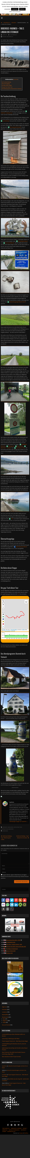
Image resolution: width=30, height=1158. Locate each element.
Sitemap (4, 1131)
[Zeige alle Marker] (3, 614)
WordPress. (26, 1133)
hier (18, 594)
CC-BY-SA (13, 630)
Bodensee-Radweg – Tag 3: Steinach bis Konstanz (22, 836)
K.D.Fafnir (4, 1074)
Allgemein (4, 1007)
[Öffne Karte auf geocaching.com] (3, 617)
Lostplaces (4, 1012)
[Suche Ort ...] (3, 601)
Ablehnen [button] (22, 9)
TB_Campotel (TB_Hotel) (15, 127)
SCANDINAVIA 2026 (10, 942)
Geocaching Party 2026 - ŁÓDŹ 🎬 (14, 940)
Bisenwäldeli (20, 446)
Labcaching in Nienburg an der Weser (10, 1038)
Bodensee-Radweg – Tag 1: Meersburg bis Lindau (6, 837)
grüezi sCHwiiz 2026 (10, 951)
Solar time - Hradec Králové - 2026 (14, 944)
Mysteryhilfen (5, 1014)
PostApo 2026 (9, 953)
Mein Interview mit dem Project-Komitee (11, 1056)
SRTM (23, 629)
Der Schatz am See (20, 448)
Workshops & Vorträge (16, 1128)
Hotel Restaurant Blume (21, 546)
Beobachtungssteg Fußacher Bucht (17, 302)
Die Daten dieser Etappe (7, 85)
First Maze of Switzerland (12, 948)
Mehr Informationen (15, 11)
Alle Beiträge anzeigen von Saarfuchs (18, 821)
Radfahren (10, 829)
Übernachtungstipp (6, 83)
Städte (4, 1022)
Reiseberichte (7, 22)
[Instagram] (11, 1125)
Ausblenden (15, 79)
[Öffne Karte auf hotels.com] (3, 624)
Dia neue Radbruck (9, 243)
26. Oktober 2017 (13, 34)
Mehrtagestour (4, 829)
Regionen (14, 22)
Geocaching (10, 827)
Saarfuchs (4, 34)
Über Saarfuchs (6, 1128)
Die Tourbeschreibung (6, 82)
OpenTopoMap (7, 630)
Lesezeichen (5, 830)
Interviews (4, 1009)
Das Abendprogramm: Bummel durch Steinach (12, 88)
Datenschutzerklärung (14, 1130)
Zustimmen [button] (14, 9)
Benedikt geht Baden (23, 241)
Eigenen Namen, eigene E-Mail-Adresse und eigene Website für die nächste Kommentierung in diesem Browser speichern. (15, 876)
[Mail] (18, 1125)
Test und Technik (6, 1025)
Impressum (4, 1130)
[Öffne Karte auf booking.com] (3, 619)
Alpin (4, 1019)
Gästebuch (23, 1130)
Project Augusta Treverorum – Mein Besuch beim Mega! (15, 1041)
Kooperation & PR (11, 1131)
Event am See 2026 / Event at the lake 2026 (16, 946)
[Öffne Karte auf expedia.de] (3, 621)
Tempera (21, 1133)
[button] (3, 604)
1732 (12, 518)
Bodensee (5, 827)
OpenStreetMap (14, 629)
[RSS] (22, 1125)
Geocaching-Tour (18, 827)
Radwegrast (11, 446)
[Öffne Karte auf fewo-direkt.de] (3, 626)
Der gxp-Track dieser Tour (7, 87)
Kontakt (25, 1128)
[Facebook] (8, 1125)
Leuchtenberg (6, 121)
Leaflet (3, 629)
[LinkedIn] (15, 1125)
